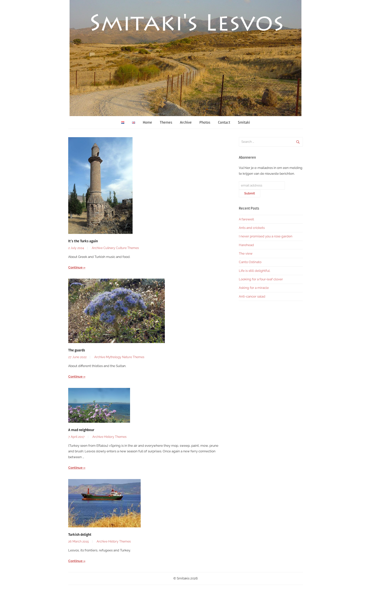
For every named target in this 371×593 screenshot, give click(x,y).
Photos (204, 122)
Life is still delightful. (254, 271)
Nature (127, 357)
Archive (186, 122)
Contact (224, 122)
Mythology (113, 357)
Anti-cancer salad (252, 296)
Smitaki (244, 122)
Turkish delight (79, 534)
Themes (166, 122)
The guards (76, 350)
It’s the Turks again (83, 241)
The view (246, 253)
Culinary (109, 248)
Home (147, 122)
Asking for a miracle (254, 288)
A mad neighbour (81, 430)
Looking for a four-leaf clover (261, 279)
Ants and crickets (252, 228)
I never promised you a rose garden (265, 236)
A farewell (246, 219)
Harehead (246, 245)
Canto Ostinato (250, 262)
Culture (121, 248)
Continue (75, 267)
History (109, 437)
